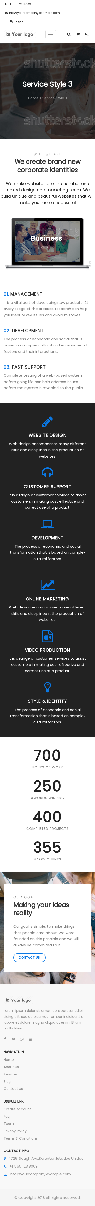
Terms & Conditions (21, 1138)
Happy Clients (47, 859)
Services (11, 1074)
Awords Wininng (47, 797)
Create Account (17, 1109)
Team (9, 1123)
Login (18, 21)
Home (33, 98)
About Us (11, 1067)
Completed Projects (47, 828)
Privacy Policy (15, 1131)
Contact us (29, 957)
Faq (7, 1116)
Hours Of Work (47, 767)
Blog (7, 1081)
